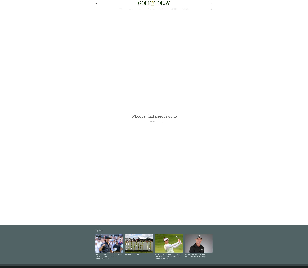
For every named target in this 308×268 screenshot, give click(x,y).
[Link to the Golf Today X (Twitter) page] (212, 3)
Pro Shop (162, 9)
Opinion (173, 9)
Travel (121, 9)
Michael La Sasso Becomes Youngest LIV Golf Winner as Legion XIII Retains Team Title (108, 256)
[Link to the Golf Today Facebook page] (207, 3)
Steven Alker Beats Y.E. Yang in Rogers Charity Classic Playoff (196, 255)
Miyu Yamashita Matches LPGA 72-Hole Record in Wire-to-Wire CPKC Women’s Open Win (168, 256)
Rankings (151, 9)
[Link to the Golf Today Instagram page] (209, 3)
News (130, 9)
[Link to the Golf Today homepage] (96, 3)
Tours (140, 9)
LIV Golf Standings (132, 254)
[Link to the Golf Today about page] (98, 3)
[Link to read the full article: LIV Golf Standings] (139, 243)
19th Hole (185, 9)
